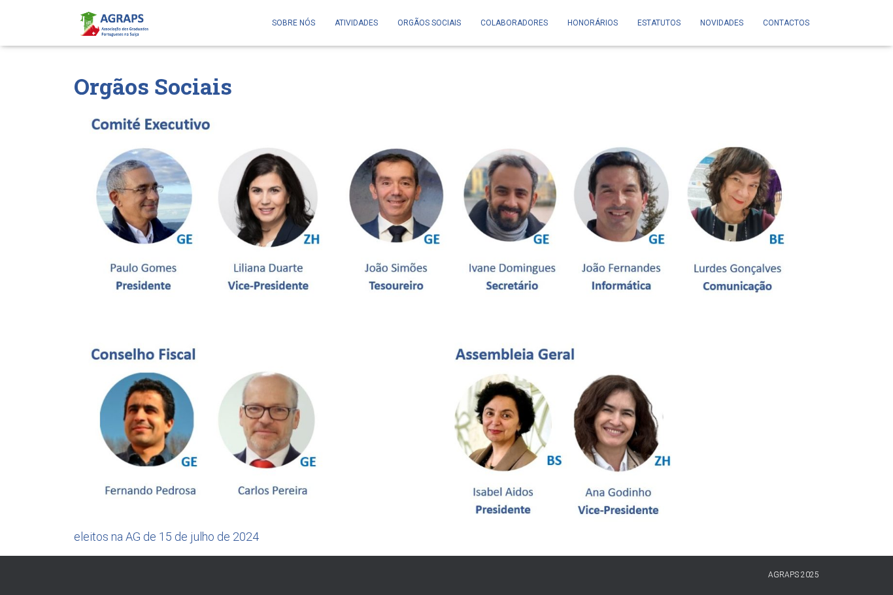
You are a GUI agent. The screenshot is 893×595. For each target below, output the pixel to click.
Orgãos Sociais (429, 22)
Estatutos (659, 22)
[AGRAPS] (113, 23)
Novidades (721, 22)
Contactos (786, 22)
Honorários (592, 22)
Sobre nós (293, 22)
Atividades (356, 22)
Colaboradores (514, 22)
